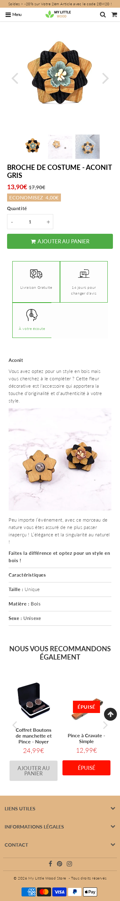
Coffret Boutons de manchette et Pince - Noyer (34, 735)
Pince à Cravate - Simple (86, 738)
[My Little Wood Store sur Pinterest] (60, 864)
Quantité (17, 208)
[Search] (103, 14)
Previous (14, 77)
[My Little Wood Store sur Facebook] (51, 864)
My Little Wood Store (47, 878)
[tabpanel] (32, 146)
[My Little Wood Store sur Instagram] (69, 864)
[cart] (114, 14)
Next (105, 77)
